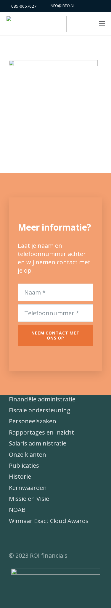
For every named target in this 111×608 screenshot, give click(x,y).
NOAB (17, 510)
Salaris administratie (37, 443)
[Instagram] (45, 538)
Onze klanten (27, 455)
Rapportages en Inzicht (41, 432)
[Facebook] (16, 538)
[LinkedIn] (31, 538)
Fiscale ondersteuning (39, 410)
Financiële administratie (42, 399)
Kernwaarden (28, 488)
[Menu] (102, 23)
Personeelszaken (32, 421)
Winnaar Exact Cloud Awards (49, 521)
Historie (20, 476)
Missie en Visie (29, 499)
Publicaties (24, 465)
